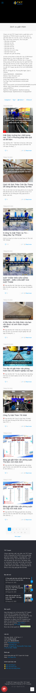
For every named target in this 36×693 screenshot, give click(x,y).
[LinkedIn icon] (18, 686)
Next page (17, 536)
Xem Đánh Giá (12, 657)
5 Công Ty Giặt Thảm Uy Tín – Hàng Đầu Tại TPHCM (15, 234)
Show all (29, 100)
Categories (7, 100)
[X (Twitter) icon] (14, 686)
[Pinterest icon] (20, 686)
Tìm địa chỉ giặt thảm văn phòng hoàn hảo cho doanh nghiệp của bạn (18, 370)
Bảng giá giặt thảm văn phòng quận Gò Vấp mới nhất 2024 (17, 507)
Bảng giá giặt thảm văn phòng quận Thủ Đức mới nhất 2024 (17, 461)
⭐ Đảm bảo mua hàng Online (12, 668)
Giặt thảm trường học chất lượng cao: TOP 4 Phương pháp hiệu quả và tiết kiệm (17, 137)
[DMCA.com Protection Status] (25, 627)
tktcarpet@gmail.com (13, 642)
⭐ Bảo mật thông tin (10, 665)
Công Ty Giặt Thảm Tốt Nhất (15, 415)
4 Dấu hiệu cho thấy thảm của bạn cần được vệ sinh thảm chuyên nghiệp (17, 324)
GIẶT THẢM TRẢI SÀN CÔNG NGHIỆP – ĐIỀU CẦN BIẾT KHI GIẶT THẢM (16, 280)
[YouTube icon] (16, 686)
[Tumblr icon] (24, 686)
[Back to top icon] (32, 689)
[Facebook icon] (12, 686)
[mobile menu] (2, 2)
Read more (29, 150)
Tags (14, 100)
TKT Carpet (17, 624)
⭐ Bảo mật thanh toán (10, 666)
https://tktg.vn (21, 622)
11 (24, 532)
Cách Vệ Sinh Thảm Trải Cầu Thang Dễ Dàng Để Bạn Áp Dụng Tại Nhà (18, 185)
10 (21, 532)
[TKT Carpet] (18, 2)
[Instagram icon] (22, 686)
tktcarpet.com (13, 644)
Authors (21, 100)
